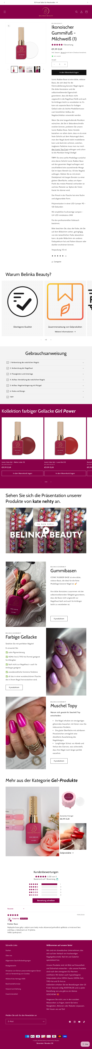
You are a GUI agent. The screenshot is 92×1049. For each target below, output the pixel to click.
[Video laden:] (46, 530)
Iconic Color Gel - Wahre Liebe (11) (13, 462)
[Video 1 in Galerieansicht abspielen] (37, 69)
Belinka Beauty (42, 1040)
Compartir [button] (57, 262)
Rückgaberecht (11, 966)
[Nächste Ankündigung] (87, 2)
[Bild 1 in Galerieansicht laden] (14, 69)
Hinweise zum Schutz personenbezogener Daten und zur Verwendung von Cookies (23, 972)
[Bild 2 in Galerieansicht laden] (22, 69)
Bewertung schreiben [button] (46, 900)
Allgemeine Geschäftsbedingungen (18, 961)
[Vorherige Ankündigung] (4, 2)
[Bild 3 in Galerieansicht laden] (29, 69)
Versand (63, 52)
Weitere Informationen (64, 332)
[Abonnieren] (43, 1021)
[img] (13, 915)
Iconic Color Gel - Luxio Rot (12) (55, 462)
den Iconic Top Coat (60, 149)
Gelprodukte (65, 853)
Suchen (8, 950)
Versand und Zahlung (13, 989)
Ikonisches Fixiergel (66, 816)
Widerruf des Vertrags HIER (15, 979)
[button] (4, 11)
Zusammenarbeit (12, 994)
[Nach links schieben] (8, 69)
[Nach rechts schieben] (43, 69)
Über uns (9, 955)
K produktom (59, 619)
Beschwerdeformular (13, 984)
